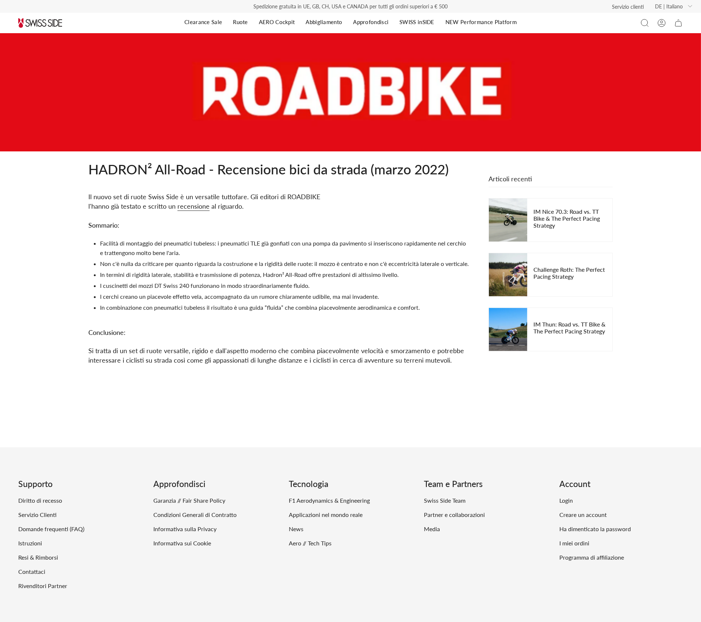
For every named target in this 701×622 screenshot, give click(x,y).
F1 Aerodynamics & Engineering (329, 500)
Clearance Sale (203, 22)
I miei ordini (574, 543)
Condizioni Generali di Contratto (195, 514)
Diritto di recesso (40, 500)
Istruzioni (30, 543)
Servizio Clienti (37, 514)
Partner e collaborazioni (454, 514)
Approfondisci (370, 22)
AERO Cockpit (277, 22)
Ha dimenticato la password (595, 528)
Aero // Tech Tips (310, 543)
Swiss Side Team (445, 500)
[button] (644, 23)
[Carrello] (678, 23)
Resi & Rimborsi (38, 557)
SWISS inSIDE (416, 22)
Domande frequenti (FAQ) (51, 528)
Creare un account (583, 514)
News (296, 528)
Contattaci (31, 571)
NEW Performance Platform (481, 22)
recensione (193, 206)
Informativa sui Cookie (182, 543)
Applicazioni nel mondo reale (326, 514)
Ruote (240, 22)
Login (566, 500)
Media (432, 528)
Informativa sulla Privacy (185, 528)
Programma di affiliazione (591, 557)
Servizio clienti (628, 7)
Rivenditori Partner (42, 585)
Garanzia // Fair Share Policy (189, 500)
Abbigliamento (324, 22)
